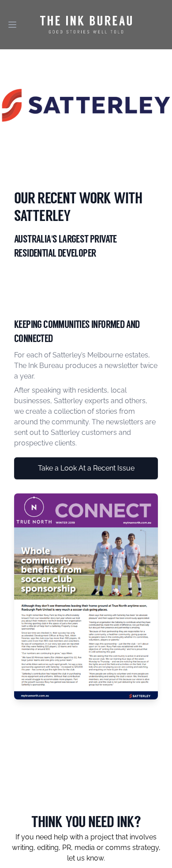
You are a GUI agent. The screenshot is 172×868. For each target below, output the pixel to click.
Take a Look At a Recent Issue (86, 468)
